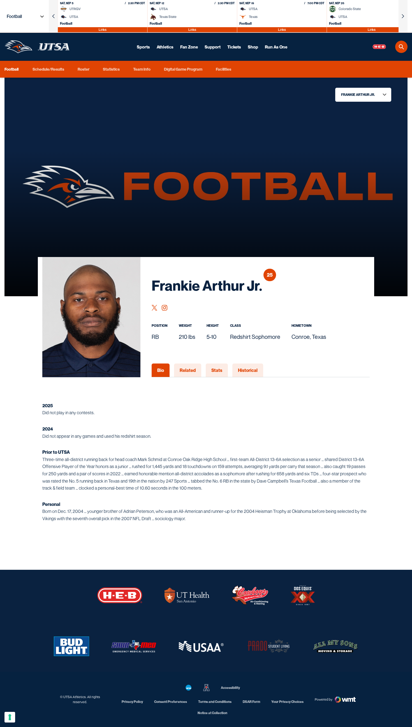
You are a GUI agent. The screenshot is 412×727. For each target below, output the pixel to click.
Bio (160, 370)
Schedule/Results (48, 69)
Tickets (234, 46)
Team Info (142, 69)
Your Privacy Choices (287, 702)
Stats (216, 370)
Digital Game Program (183, 69)
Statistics (111, 69)
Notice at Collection (212, 713)
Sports (143, 46)
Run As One (276, 46)
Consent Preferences (170, 702)
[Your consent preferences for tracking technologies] (9, 717)
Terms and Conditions (215, 702)
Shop (253, 46)
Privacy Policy (132, 702)
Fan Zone (189, 46)
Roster (83, 69)
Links (103, 29)
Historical (248, 370)
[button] (53, 16)
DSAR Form (251, 702)
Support (213, 46)
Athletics (165, 46)
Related (188, 370)
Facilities (223, 69)
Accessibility (230, 687)
